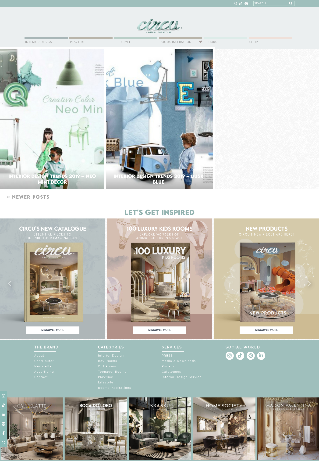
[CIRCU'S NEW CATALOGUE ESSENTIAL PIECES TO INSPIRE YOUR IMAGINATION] (52, 278)
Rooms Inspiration (175, 42)
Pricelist (169, 366)
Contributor (44, 361)
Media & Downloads (179, 361)
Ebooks (211, 42)
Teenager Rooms (112, 371)
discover (52, 330)
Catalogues (171, 371)
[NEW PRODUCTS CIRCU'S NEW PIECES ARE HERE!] (266, 278)
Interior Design (38, 42)
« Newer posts (28, 197)
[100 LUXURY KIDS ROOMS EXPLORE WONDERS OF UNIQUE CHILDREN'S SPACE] (159, 278)
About (39, 355)
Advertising (44, 371)
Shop (253, 42)
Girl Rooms (107, 366)
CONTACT (50, 3)
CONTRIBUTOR (89, 3)
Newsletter (43, 366)
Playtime (77, 42)
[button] (10, 284)
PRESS (167, 355)
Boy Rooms (107, 361)
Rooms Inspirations (114, 388)
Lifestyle (123, 42)
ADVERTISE (67, 3)
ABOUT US (33, 3)
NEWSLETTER (112, 3)
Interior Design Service (182, 377)
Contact (41, 377)
